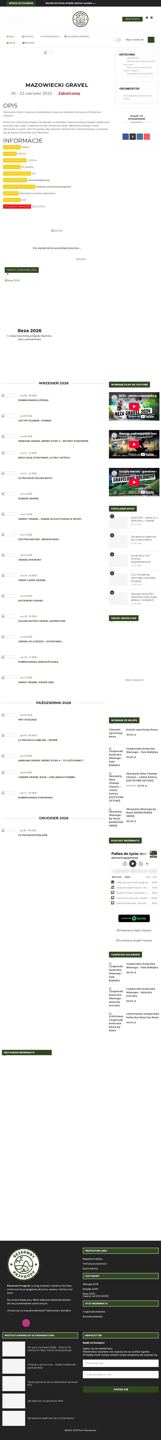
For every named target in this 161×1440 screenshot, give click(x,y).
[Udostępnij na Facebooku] (125, 137)
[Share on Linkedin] (140, 137)
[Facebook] (9, 19)
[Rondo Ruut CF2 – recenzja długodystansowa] (118, 560)
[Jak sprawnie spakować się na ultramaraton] (118, 541)
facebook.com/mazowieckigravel (53, 186)
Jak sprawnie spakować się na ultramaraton (143, 538)
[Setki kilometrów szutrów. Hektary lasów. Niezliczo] (113, 1102)
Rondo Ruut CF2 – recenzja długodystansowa (141, 558)
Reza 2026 (30, 330)
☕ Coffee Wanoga (49, 36)
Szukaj (151, 40)
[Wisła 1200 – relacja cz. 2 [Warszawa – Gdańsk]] (118, 522)
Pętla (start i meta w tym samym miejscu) (137, 69)
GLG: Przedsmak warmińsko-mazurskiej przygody (143, 577)
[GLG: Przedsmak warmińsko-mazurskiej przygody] (118, 579)
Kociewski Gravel (30, 600)
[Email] (24, 19)
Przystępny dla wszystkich (140, 73)
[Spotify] (29, 19)
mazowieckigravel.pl (39, 180)
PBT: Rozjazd (27, 719)
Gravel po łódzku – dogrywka (40, 641)
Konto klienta (90, 1269)
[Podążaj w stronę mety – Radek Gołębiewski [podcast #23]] (13, 1366)
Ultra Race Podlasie (32, 835)
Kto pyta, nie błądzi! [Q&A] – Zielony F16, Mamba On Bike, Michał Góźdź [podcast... (50, 1349)
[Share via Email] (147, 137)
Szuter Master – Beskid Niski (38, 539)
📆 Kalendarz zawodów (76, 36)
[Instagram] (14, 19)
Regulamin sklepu (93, 1259)
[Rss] (34, 19)
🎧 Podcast (27, 36)
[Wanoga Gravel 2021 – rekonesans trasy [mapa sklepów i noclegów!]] (118, 598)
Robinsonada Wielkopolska (38, 661)
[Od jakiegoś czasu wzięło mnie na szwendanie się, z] (80, 1122)
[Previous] (38, 3)
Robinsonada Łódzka (33, 400)
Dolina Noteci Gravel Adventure (41, 620)
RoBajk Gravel (29, 498)
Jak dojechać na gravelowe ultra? (45, 1400)
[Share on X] (133, 137)
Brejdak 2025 (90, 1289)
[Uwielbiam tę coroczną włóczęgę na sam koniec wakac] (16, 1066)
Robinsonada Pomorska (35, 797)
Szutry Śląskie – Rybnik (34, 420)
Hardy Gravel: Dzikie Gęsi (36, 682)
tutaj (10, 1314)
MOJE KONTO (132, 19)
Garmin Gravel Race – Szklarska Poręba (46, 777)
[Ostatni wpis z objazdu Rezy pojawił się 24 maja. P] (145, 1127)
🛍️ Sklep (11, 43)
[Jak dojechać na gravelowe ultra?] (13, 1401)
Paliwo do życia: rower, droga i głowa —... (71, 3)
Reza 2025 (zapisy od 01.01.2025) (95, 1295)
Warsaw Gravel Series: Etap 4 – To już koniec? (50, 760)
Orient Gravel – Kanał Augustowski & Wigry (49, 518)
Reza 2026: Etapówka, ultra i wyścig (44, 457)
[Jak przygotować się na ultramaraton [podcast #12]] (13, 1383)
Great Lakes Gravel (32, 580)
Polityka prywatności (95, 1264)
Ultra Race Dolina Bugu (35, 478)
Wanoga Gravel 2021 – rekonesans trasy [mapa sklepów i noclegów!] (144, 596)
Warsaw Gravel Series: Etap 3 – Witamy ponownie (53, 440)
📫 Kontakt (28, 43)
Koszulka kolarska (92, 1316)
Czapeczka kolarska (94, 1312)
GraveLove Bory (29, 559)
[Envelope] (64, 1323)
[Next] (42, 3)
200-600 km (133, 57)
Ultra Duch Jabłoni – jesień (37, 740)
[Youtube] (19, 19)
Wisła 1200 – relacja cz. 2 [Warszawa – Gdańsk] (144, 519)
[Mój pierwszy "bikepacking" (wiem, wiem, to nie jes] (48, 1150)
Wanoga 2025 (90, 1284)
